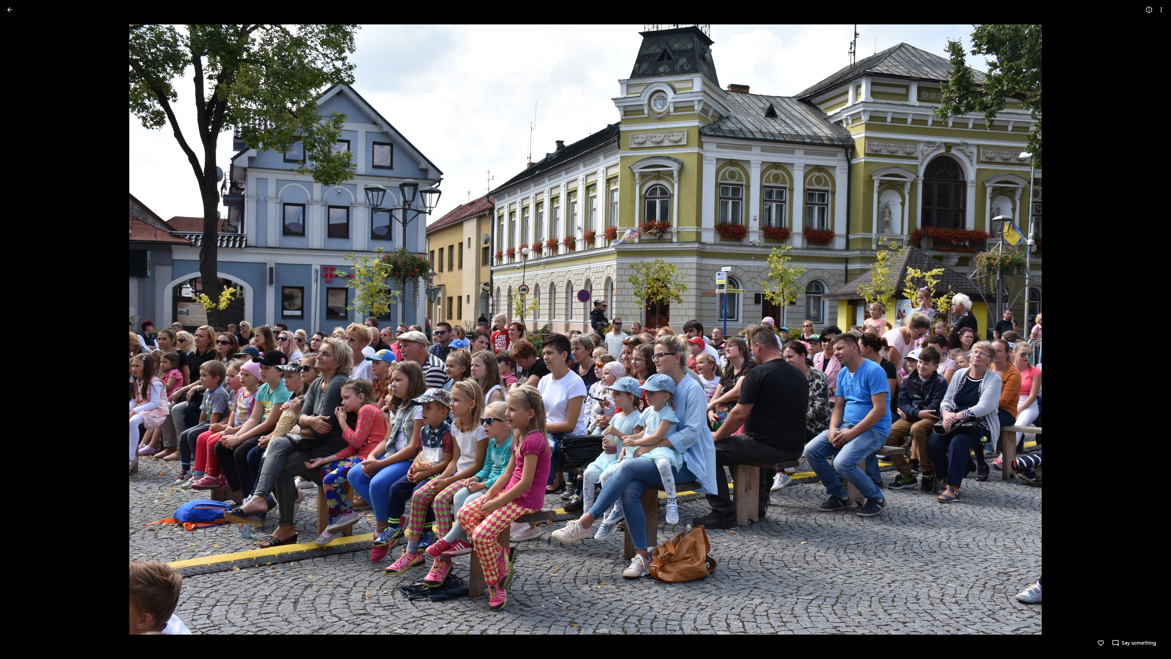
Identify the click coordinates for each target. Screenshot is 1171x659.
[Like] (1101, 643)
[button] (17, 329)
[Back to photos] (9, 9)
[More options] (1161, 10)
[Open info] (1149, 10)
